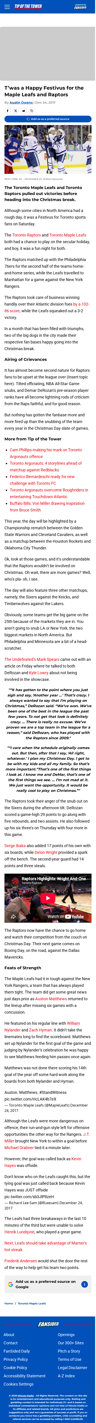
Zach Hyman (40, 1030)
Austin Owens (21, 103)
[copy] (32, 111)
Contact (11, 1343)
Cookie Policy (15, 1367)
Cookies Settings (18, 1384)
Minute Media (26, 1395)
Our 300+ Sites (71, 1343)
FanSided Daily (17, 1351)
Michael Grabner (19, 1147)
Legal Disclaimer (72, 1367)
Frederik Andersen (20, 1261)
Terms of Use (69, 1359)
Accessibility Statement (25, 1376)
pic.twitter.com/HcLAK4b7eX (30, 1099)
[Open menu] (7, 6)
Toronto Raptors (26, 235)
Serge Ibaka (15, 845)
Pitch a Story (69, 1351)
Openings (66, 1334)
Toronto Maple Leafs (67, 235)
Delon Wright (46, 852)
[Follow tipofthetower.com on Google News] (84, 1284)
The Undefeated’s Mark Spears (31, 659)
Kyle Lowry (38, 672)
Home (8, 1303)
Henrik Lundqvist (19, 1232)
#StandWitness (53, 1092)
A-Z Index (66, 1376)
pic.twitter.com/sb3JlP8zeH (29, 1196)
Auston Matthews (51, 998)
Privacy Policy (16, 1359)
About (9, 1334)
